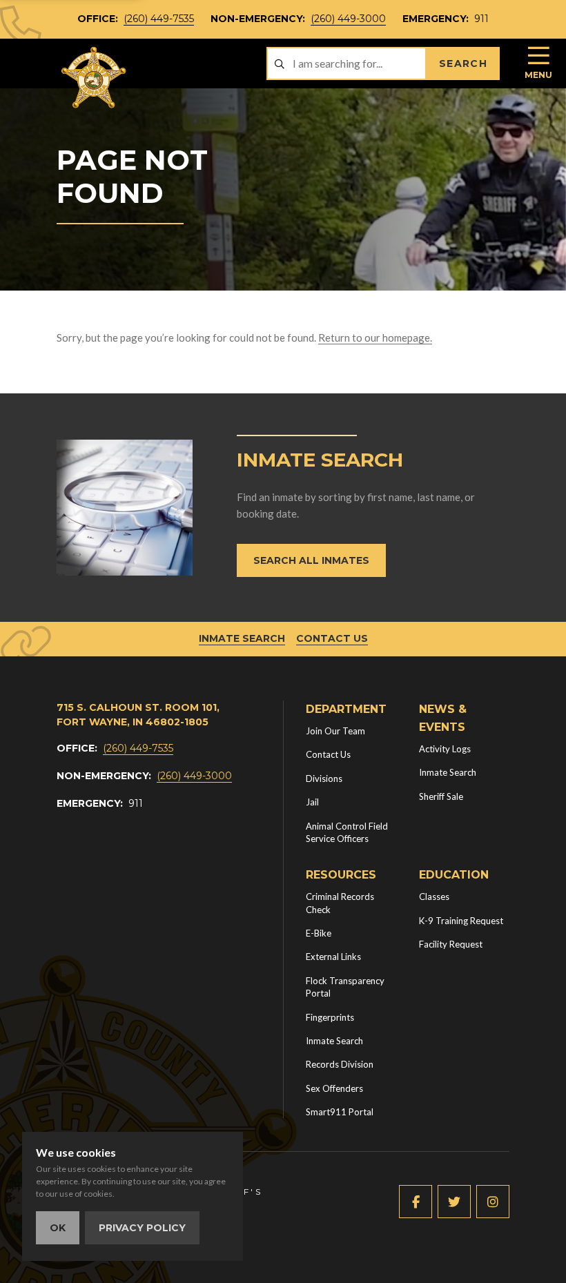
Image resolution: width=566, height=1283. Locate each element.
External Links (333, 956)
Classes (434, 896)
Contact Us (332, 638)
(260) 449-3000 (348, 18)
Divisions (324, 778)
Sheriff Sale (441, 796)
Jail (312, 801)
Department (346, 709)
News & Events (443, 718)
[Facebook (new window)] (415, 1201)
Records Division (339, 1064)
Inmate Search (242, 638)
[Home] (95, 77)
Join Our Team (335, 730)
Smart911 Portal (339, 1111)
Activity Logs (445, 748)
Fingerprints (330, 1017)
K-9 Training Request (461, 920)
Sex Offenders (334, 1088)
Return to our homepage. (375, 337)
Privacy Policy (142, 1228)
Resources (341, 874)
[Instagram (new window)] (492, 1201)
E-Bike (318, 933)
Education (454, 874)
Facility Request (450, 944)
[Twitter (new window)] (454, 1201)
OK (58, 1228)
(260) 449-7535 (159, 18)
